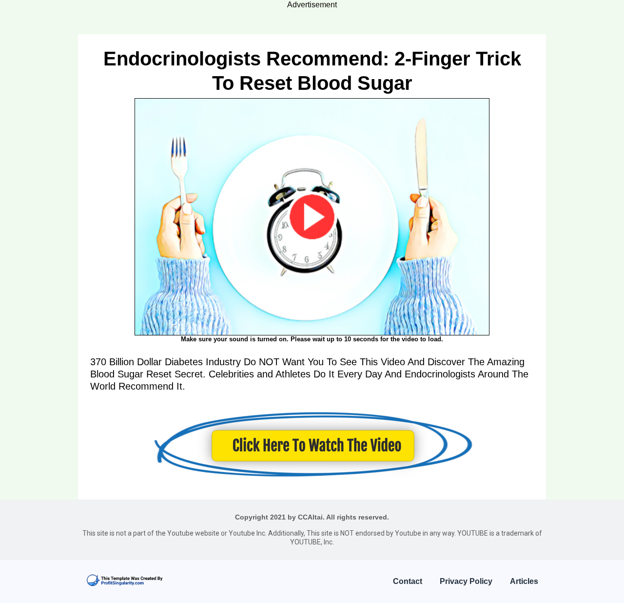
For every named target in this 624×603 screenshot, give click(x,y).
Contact (407, 581)
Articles (524, 581)
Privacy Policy (466, 581)
